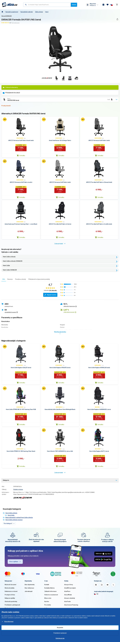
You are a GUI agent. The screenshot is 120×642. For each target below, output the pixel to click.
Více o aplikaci (13, 561)
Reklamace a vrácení (11, 591)
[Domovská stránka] (2, 12)
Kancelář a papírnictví (12, 12)
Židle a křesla (39, 12)
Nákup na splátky (10, 598)
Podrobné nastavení (60, 633)
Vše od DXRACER (6, 16)
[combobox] (47, 5)
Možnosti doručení (10, 584)
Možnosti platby (9, 588)
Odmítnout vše (60, 638)
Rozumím (60, 627)
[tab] (3, 279)
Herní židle (6, 265)
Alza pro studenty (69, 598)
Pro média (47, 605)
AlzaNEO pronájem (70, 588)
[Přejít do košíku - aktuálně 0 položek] (117, 5)
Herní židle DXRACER (10, 270)
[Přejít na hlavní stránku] (9, 4)
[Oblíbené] (107, 5)
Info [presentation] (4, 279)
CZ (97, 594)
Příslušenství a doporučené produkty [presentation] (39, 279)
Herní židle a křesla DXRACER (12, 261)
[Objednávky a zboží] (103, 5)
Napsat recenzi (51, 295)
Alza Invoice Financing (71, 605)
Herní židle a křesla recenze (13, 520)
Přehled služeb (9, 608)
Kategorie (6, 480)
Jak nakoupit (28, 591)
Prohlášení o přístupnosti (12, 605)
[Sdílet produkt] (117, 19)
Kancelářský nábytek (27, 12)
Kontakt (46, 584)
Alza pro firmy (68, 584)
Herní (46, 12)
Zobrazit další (58, 243)
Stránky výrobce (18, 489)
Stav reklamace (29, 588)
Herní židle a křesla (9, 257)
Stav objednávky (29, 584)
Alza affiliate (68, 594)
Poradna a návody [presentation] (20, 279)
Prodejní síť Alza (10, 594)
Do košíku (22, 155)
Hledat (74, 4)
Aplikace (47, 608)
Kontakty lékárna (49, 588)
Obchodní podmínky (11, 601)
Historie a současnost (51, 594)
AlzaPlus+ (67, 591)
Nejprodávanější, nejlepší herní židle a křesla (19, 517)
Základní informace (50, 591)
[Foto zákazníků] (76, 78)
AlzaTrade (67, 601)
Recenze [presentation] (10, 279)
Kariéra (46, 601)
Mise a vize (47, 598)
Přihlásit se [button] (93, 5)
